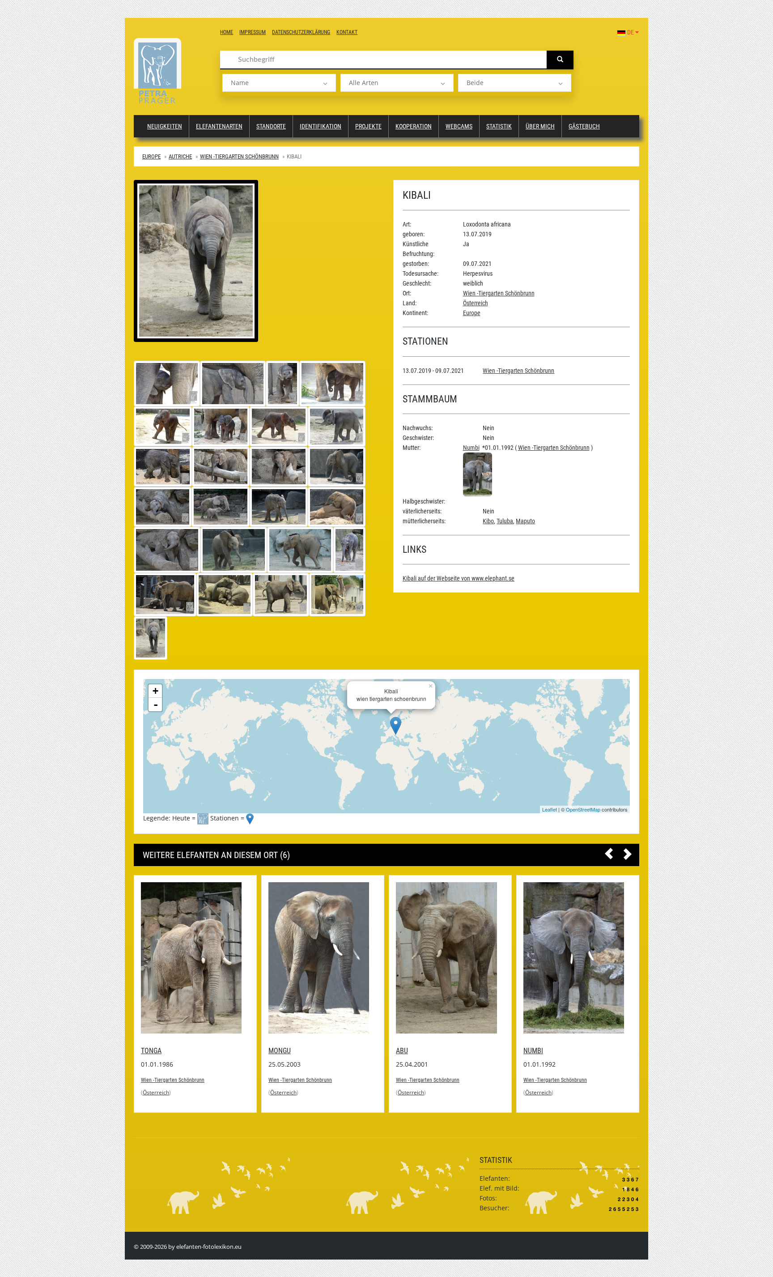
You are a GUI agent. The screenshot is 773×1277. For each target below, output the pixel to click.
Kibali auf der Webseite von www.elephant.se (458, 578)
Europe (151, 156)
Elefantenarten (219, 126)
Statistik (499, 126)
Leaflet (549, 809)
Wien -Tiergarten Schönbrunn (239, 156)
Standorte (271, 126)
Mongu (245, 1050)
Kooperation (413, 126)
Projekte (368, 126)
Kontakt (346, 32)
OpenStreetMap (583, 809)
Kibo (488, 521)
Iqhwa (627, 1050)
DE (630, 32)
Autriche (180, 156)
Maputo (525, 521)
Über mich (540, 126)
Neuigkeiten (164, 126)
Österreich (475, 303)
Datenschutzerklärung (301, 32)
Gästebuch (584, 126)
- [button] (156, 704)
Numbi (471, 447)
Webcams (459, 126)
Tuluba (505, 521)
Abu (368, 1050)
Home (226, 32)
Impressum (252, 32)
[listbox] (279, 83)
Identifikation (320, 126)
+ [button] (155, 690)
